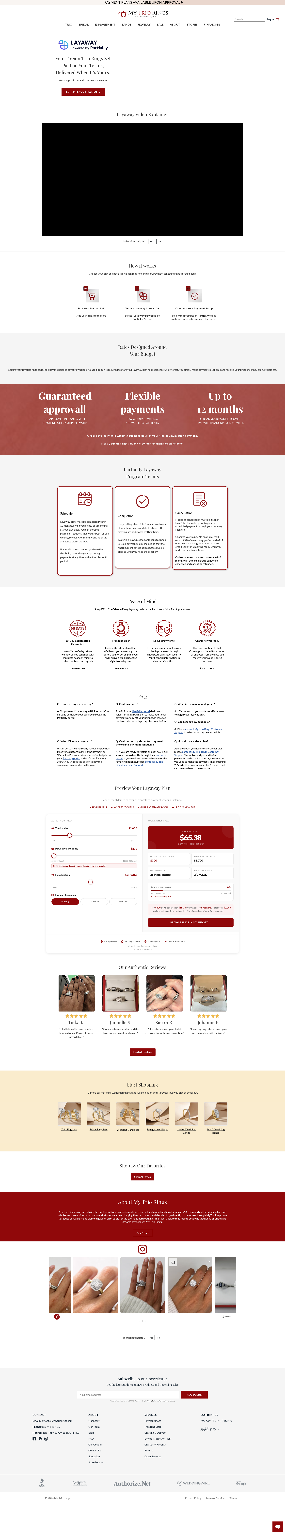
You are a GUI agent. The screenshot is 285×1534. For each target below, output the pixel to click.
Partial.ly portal (141, 711)
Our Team (94, 1426)
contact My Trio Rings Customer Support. (139, 763)
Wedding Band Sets (128, 1129)
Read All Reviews (142, 1052)
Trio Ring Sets (69, 1129)
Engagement (154, 1129)
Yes (152, 241)
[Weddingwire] (193, 1482)
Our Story (93, 1420)
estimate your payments (83, 91)
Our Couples (95, 1444)
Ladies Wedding (186, 1129)
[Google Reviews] (241, 1482)
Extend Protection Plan (157, 1438)
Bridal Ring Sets (98, 1129)
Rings (164, 1129)
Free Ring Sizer (152, 1426)
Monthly (123, 901)
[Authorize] (132, 1482)
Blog (91, 1432)
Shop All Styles (142, 1176)
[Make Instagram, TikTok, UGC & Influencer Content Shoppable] (226, 1317)
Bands (186, 1132)
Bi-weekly (94, 901)
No (159, 241)
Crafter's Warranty (155, 1444)
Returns (148, 1450)
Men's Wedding (216, 1129)
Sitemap (233, 1498)
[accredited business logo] (42, 1482)
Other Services (152, 1456)
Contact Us (94, 1450)
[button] (95, 1285)
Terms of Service (165, 1401)
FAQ (91, 1438)
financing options (163, 443)
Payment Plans (152, 1420)
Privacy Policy (151, 1401)
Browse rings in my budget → (190, 922)
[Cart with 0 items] (278, 19)
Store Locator (96, 1462)
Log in (270, 19)
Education (94, 1456)
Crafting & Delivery (155, 1432)
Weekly (65, 901)
